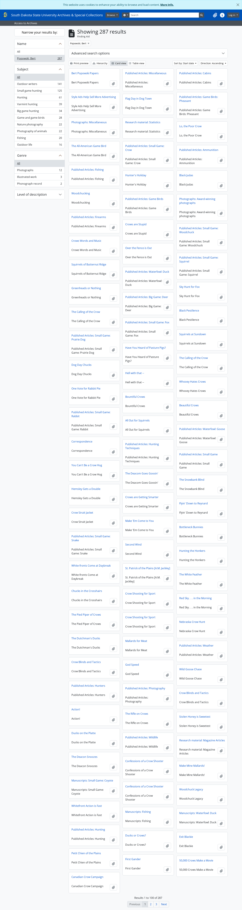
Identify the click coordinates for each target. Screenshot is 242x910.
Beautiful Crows (189, 405)
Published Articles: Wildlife (141, 737)
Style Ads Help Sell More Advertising (93, 97)
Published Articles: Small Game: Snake (90, 538)
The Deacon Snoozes (84, 757)
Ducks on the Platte (83, 733)
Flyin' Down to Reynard (193, 503)
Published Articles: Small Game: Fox (147, 322)
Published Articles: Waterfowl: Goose (202, 429)
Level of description (32, 194)
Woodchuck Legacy (191, 789)
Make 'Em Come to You (139, 521)
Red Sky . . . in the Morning (195, 598)
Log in (232, 15)
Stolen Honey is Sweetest (194, 716)
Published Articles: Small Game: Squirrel (198, 259)
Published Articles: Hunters (88, 686)
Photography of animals (39, 132)
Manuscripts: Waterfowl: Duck (197, 813)
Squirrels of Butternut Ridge (88, 264)
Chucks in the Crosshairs (86, 591)
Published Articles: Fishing (87, 169)
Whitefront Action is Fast (86, 806)
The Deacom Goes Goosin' (141, 473)
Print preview (80, 63)
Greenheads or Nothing (86, 288)
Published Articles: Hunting (88, 829)
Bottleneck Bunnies (191, 527)
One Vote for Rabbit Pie (85, 388)
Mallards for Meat (136, 641)
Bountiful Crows (135, 397)
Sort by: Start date (184, 63)
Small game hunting (39, 91)
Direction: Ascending (212, 63)
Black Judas (186, 175)
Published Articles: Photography (145, 688)
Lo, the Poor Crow (190, 126)
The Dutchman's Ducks (85, 638)
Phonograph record (39, 184)
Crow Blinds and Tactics (86, 662)
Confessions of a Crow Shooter (144, 761)
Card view (120, 63)
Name (21, 43)
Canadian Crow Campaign (87, 877)
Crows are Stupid (136, 224)
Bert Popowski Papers (85, 73)
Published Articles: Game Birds (144, 199)
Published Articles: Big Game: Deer (146, 297)
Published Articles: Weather (196, 645)
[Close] (238, 4)
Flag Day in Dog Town (138, 98)
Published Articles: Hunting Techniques (142, 446)
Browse (111, 15)
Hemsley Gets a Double (85, 489)
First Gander (133, 859)
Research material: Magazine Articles (202, 740)
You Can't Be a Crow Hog (86, 465)
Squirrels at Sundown (192, 334)
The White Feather (190, 574)
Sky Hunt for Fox (189, 287)
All (18, 51)
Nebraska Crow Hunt (192, 622)
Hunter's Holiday (135, 175)
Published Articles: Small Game (198, 454)
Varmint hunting (39, 105)
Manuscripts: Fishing (138, 812)
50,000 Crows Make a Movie (196, 860)
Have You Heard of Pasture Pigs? (145, 348)
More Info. (167, 5)
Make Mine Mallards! (192, 765)
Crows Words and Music (86, 241)
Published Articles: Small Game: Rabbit (90, 414)
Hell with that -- (134, 373)
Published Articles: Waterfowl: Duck (147, 271)
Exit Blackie (186, 837)
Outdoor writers (39, 84)
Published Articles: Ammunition (198, 150)
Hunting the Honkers (192, 551)
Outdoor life (39, 145)
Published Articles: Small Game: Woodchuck (198, 230)
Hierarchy (101, 63)
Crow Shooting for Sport (140, 593)
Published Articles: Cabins (195, 73)
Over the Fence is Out (138, 248)
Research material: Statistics (142, 122)
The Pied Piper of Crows (86, 614)
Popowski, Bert (39, 59)
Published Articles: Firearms (88, 217)
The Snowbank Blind (191, 479)
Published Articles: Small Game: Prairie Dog (90, 337)
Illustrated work (39, 177)
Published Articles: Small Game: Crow (144, 148)
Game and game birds (39, 118)
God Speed (132, 664)
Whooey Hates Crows (192, 381)
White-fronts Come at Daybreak (91, 565)
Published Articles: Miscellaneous (145, 73)
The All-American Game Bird (88, 146)
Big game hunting (39, 111)
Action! (75, 709)
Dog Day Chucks (81, 365)
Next (164, 904)
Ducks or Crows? (135, 835)
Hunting (39, 98)
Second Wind (133, 544)
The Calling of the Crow (85, 312)
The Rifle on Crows (136, 713)
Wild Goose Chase (190, 669)
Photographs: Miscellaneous (89, 122)
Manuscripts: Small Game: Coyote (92, 780)
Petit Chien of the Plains (86, 853)
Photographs (39, 171)
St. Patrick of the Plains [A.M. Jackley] (147, 568)
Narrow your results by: (39, 32)
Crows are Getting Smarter (142, 497)
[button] (215, 15)
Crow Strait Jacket (82, 512)
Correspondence (81, 441)
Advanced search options (90, 53)
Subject (22, 69)
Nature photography (39, 125)
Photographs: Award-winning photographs (197, 201)
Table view (138, 63)
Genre (22, 155)
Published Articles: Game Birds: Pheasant (198, 99)
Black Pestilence (189, 310)
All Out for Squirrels (137, 420)
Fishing (39, 138)
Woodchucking (80, 193)
